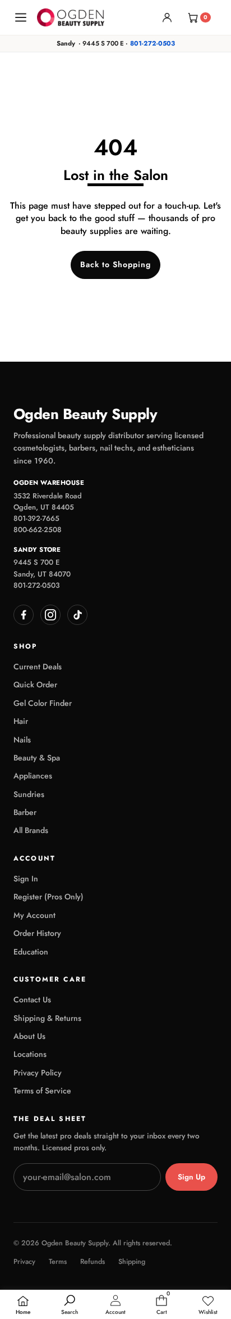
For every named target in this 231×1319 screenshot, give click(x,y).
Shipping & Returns (47, 1018)
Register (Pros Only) (48, 896)
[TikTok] (77, 615)
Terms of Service (42, 1090)
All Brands (30, 830)
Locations (30, 1054)
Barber (24, 812)
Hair (20, 721)
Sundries (28, 794)
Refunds (92, 1262)
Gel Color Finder (42, 703)
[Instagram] (50, 615)
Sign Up (191, 1177)
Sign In (25, 878)
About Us (29, 1036)
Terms (58, 1262)
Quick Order (35, 684)
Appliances (32, 775)
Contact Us (32, 999)
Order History (37, 933)
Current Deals (37, 666)
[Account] (167, 17)
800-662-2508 (37, 529)
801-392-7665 (36, 518)
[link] (208, 1305)
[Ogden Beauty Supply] (70, 17)
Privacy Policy (37, 1072)
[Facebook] (23, 615)
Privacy (24, 1262)
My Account (34, 915)
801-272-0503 (152, 43)
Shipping (131, 1262)
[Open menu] (21, 17)
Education (30, 951)
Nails (22, 739)
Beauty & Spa (36, 757)
